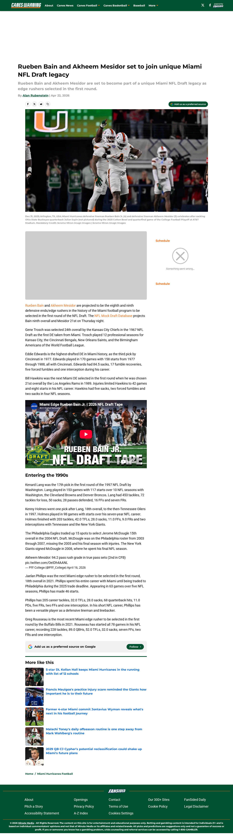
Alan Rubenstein (35, 95)
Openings (81, 800)
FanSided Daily (195, 800)
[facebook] (210, 5)
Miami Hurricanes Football (55, 773)
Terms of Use (118, 806)
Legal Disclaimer (196, 806)
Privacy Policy (84, 806)
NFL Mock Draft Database (113, 316)
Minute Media (26, 823)
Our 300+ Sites (158, 800)
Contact (114, 800)
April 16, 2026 (76, 567)
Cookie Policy (158, 806)
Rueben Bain (34, 305)
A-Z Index (81, 813)
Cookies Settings (121, 813)
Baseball (139, 5)
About (49, 5)
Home (29, 773)
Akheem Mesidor (63, 305)
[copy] (47, 104)
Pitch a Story (33, 806)
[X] (202, 5)
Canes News (65, 5)
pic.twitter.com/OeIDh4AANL (46, 563)
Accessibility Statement (41, 813)
